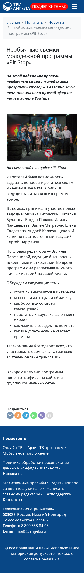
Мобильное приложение (26, 453)
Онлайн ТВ (12, 447)
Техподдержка (58, 494)
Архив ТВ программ (45, 447)
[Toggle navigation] (74, 6)
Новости (56, 22)
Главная (13, 22)
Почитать (34, 22)
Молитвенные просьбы (24, 482)
